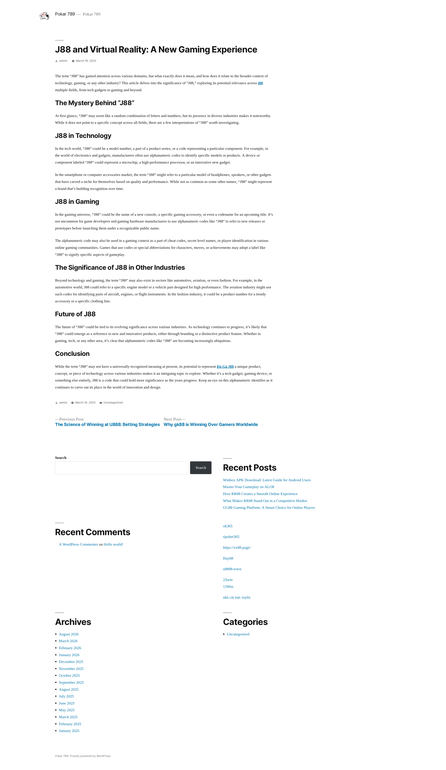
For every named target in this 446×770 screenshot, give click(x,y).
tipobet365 (231, 536)
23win (228, 579)
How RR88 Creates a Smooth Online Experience (260, 493)
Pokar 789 (65, 14)
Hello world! (113, 544)
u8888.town (232, 569)
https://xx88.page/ (237, 547)
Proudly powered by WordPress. (90, 756)
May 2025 (67, 710)
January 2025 (69, 730)
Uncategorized (113, 402)
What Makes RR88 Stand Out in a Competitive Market (265, 500)
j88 (260, 83)
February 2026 (70, 648)
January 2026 (69, 654)
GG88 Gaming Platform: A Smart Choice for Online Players (269, 507)
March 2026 (68, 641)
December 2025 (71, 661)
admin (63, 60)
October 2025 (69, 675)
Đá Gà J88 (225, 366)
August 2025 (69, 689)
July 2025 (66, 696)
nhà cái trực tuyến (236, 597)
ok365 (228, 526)
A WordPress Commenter (78, 544)
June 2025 (67, 703)
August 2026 (69, 634)
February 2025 (70, 724)
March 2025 (68, 717)
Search (60, 457)
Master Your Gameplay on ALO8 (248, 486)
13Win (228, 586)
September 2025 (71, 682)
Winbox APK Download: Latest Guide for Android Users (267, 480)
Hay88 (228, 558)
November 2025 (71, 668)
